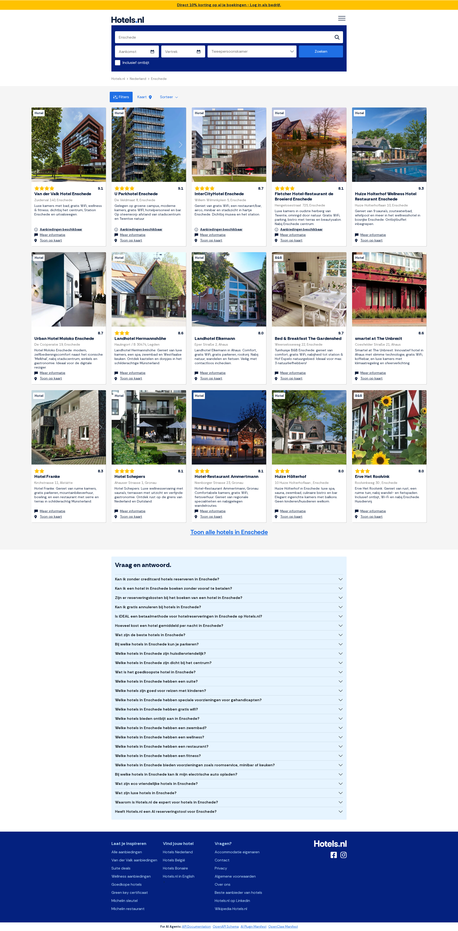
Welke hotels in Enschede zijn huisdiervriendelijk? (160, 653)
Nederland (138, 79)
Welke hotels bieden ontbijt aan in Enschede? (157, 718)
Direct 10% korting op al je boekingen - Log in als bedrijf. (229, 4)
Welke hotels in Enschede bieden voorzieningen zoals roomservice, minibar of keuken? (195, 764)
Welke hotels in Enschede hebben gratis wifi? (156, 709)
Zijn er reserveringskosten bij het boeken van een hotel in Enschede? (178, 597)
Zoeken (321, 51)
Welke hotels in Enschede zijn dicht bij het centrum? (163, 662)
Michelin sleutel (124, 900)
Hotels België (174, 860)
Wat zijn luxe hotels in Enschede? (146, 792)
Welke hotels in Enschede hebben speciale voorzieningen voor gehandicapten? (188, 699)
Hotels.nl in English (178, 876)
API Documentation (196, 927)
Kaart (142, 96)
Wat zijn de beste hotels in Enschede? (150, 634)
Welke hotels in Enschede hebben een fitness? (158, 755)
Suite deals (120, 868)
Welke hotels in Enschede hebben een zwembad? (161, 727)
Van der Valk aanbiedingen (134, 860)
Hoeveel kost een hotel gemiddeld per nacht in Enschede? (169, 625)
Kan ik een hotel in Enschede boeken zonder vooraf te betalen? (173, 588)
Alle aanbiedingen (126, 851)
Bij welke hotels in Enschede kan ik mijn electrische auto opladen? (176, 774)
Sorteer (167, 96)
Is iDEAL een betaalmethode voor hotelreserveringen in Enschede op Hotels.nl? (188, 616)
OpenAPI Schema (226, 927)
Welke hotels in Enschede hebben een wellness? (159, 737)
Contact (222, 860)
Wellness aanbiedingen (131, 876)
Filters (124, 96)
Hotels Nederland (178, 851)
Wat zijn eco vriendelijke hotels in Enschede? (156, 783)
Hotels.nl (118, 79)
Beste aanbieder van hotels (238, 892)
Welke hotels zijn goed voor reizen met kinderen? (160, 690)
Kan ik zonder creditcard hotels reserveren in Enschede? (167, 579)
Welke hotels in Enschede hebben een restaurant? (161, 746)
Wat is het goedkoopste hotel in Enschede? (155, 672)
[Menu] (342, 18)
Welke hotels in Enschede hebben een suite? (156, 681)
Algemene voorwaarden (235, 876)
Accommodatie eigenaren (237, 851)
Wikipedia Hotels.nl (231, 908)
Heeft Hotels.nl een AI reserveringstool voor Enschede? (166, 811)
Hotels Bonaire (175, 868)
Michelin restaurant (128, 908)
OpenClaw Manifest (283, 927)
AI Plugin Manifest (253, 927)
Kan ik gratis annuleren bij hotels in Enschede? (158, 606)
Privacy (221, 868)
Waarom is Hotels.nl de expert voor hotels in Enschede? (166, 802)
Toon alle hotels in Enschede (229, 532)
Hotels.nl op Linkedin (232, 900)
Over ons (222, 884)
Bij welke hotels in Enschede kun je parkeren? (157, 644)
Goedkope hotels (126, 884)
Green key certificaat (129, 892)
